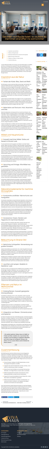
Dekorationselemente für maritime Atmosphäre (18, 54)
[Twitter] (43, 447)
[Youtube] (45, 447)
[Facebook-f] (41, 447)
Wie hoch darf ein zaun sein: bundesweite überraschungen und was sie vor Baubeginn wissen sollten (40, 170)
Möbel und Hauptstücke (13, 52)
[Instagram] (47, 447)
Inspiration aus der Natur (13, 51)
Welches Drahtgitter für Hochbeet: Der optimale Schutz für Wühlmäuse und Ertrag (39, 125)
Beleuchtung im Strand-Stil (13, 56)
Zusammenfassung (12, 60)
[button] (43, 5)
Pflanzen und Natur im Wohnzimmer (15, 58)
